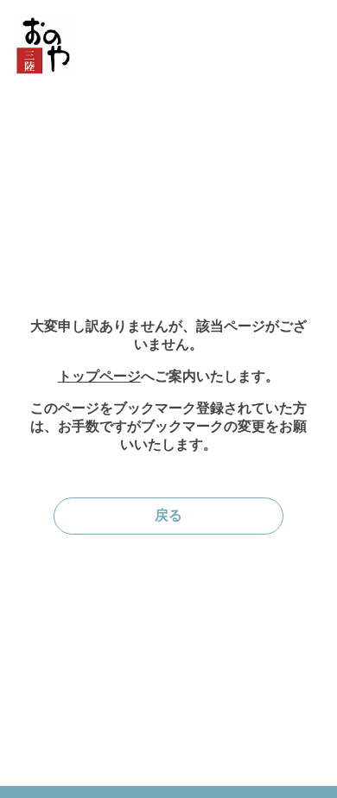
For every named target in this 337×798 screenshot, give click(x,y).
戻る (168, 515)
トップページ (99, 376)
